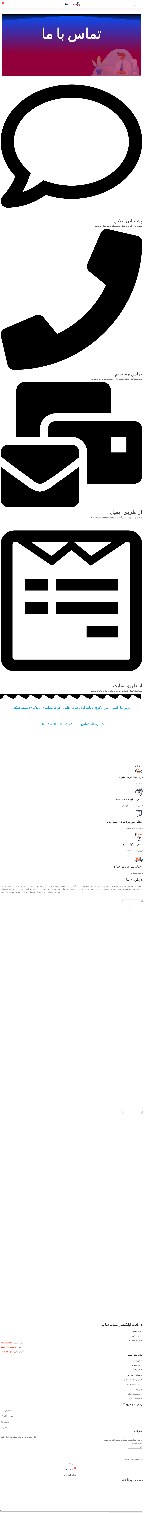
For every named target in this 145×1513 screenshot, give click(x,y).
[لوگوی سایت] (71, 4)
